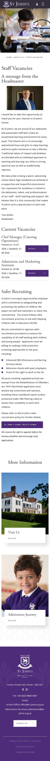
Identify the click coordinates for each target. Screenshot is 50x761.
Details (32, 249)
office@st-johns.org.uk (32, 704)
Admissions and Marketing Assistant (20, 263)
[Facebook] (23, 689)
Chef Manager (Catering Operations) (19, 239)
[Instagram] (27, 689)
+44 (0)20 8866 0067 (27, 695)
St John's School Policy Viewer (20, 425)
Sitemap (12, 741)
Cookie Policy (35, 741)
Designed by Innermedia (25, 752)
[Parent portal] (37, 4)
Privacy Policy (23, 741)
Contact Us (22, 723)
